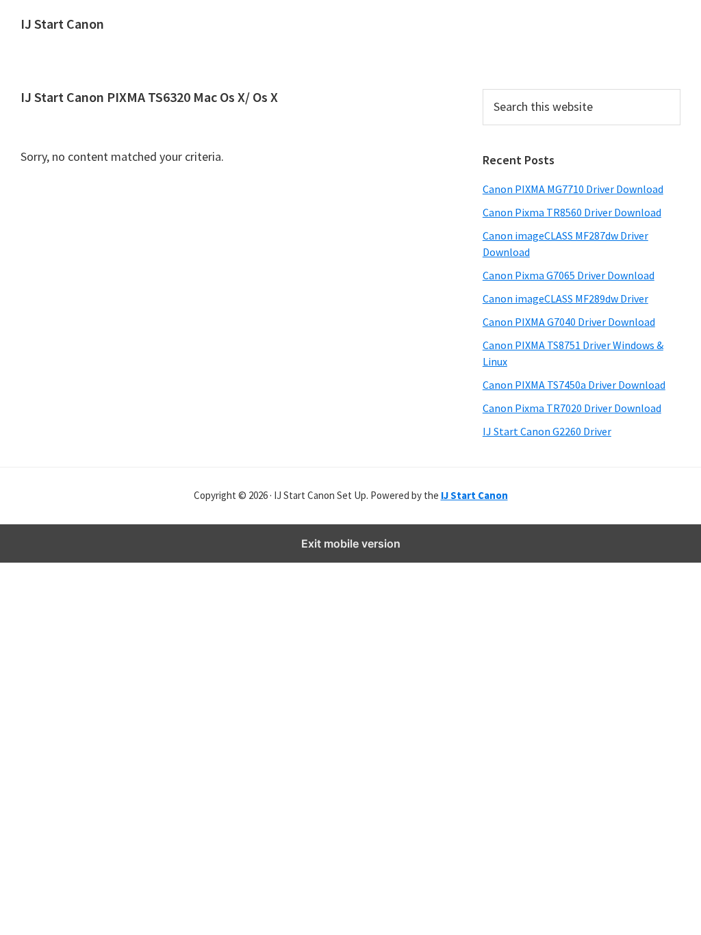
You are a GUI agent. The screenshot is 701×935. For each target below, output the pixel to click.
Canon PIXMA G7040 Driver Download (569, 322)
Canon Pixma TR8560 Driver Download (572, 212)
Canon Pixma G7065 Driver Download (568, 275)
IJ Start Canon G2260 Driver (547, 431)
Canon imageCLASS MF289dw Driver (565, 298)
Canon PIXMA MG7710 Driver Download (573, 189)
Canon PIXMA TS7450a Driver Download (574, 385)
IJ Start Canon (62, 23)
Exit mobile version (350, 543)
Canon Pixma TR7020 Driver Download (572, 408)
